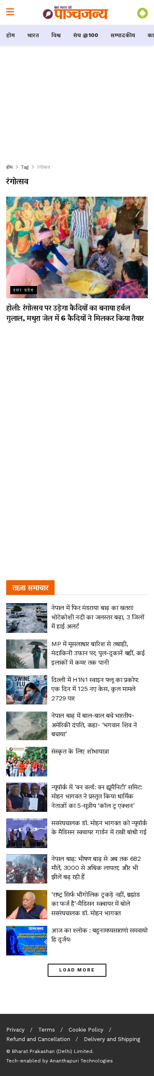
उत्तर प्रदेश (23, 290)
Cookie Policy (86, 1030)
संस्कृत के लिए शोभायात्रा (80, 751)
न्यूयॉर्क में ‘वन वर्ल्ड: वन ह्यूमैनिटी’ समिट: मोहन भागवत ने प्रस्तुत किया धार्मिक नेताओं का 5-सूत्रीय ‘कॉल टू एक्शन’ (97, 796)
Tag (25, 167)
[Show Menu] (10, 12)
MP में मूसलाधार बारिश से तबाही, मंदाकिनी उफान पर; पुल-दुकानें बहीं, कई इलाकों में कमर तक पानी (98, 653)
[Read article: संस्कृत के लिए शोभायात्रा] (26, 761)
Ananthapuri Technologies (81, 1061)
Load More (77, 970)
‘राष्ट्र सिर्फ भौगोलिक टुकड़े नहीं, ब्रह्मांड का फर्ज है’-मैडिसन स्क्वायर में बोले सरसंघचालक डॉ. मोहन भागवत (95, 903)
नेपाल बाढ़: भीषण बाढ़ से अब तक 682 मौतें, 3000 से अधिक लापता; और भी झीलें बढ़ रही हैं (96, 868)
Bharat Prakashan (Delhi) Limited (52, 1051)
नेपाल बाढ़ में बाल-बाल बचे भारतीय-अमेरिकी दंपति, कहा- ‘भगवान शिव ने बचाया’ (94, 724)
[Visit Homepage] (75, 12)
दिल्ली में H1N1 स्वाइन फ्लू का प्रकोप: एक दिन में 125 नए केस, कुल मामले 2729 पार (95, 689)
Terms (46, 1030)
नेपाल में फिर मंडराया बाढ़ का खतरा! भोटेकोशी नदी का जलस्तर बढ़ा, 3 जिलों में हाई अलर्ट (97, 617)
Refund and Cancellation (38, 1039)
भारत (33, 35)
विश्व (56, 35)
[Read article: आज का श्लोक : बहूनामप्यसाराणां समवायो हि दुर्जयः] (26, 940)
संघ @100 (85, 35)
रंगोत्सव (43, 167)
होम (10, 35)
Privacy (15, 1030)
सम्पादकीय (122, 35)
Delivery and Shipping (112, 1039)
